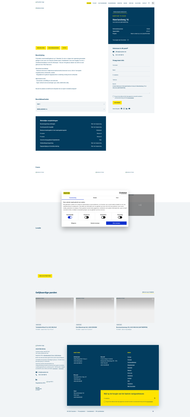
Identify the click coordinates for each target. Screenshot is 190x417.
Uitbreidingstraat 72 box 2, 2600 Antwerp (52, 355)
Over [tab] (117, 197)
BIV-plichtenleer (100, 411)
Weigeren (73, 223)
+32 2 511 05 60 (78, 381)
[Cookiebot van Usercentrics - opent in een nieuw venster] (120, 193)
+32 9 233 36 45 (78, 397)
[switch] (87, 217)
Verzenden (117, 102)
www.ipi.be (61, 368)
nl (153, 3)
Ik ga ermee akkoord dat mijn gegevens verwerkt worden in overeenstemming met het (128, 97)
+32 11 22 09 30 (105, 365)
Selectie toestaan (95, 223)
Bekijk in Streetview (45, 275)
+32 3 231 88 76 (119, 55)
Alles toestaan (116, 223)
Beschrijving (41, 48)
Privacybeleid (81, 411)
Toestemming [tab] (72, 197)
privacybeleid (131, 98)
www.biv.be (55, 368)
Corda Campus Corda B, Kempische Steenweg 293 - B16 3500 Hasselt (109, 361)
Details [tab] (95, 197)
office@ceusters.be (120, 51)
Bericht (114, 83)
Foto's (64, 48)
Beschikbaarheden (53, 48)
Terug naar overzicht (120, 11)
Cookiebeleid (90, 411)
